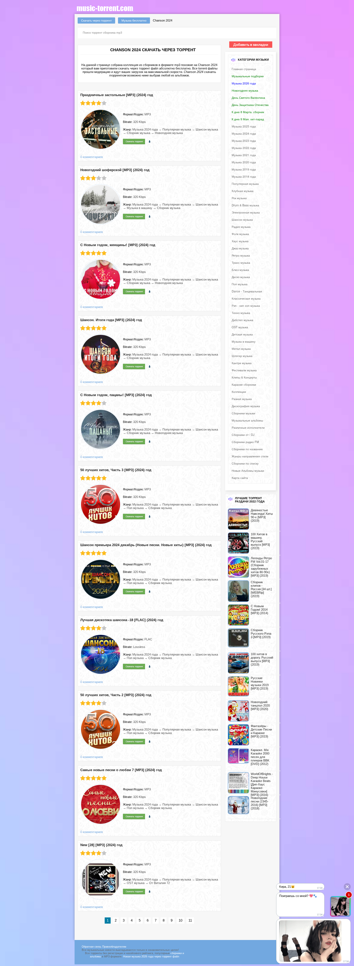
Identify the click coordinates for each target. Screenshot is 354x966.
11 (190, 920)
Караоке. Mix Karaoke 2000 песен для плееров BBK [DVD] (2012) (260, 757)
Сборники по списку (245, 463)
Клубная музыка (242, 191)
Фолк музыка (240, 234)
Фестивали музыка (244, 370)
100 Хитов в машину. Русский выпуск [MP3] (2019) (260, 541)
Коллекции (239, 392)
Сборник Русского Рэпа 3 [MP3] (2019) (261, 633)
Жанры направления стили (250, 456)
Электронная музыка (246, 212)
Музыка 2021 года (244, 155)
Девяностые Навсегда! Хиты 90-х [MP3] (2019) (262, 515)
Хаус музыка (240, 241)
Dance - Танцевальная (247, 291)
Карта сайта (240, 478)
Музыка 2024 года (244, 133)
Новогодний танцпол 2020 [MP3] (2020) (260, 705)
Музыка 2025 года (244, 126)
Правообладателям (114, 946)
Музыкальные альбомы (247, 420)
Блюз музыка (240, 270)
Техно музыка (241, 313)
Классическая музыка (246, 298)
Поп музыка (239, 284)
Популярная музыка (245, 184)
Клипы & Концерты (244, 377)
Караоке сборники (244, 384)
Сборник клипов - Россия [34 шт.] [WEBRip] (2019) (261, 589)
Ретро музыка (241, 255)
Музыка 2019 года (244, 169)
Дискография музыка (246, 406)
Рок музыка (239, 198)
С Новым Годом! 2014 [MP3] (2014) (259, 609)
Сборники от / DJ (243, 435)
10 (180, 920)
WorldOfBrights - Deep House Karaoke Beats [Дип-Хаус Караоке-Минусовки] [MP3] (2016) (262, 784)
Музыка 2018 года (244, 176)
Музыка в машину (243, 341)
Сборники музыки (243, 413)
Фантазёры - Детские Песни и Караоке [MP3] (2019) (261, 731)
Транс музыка (241, 262)
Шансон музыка (242, 219)
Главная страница (244, 69)
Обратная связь (92, 946)
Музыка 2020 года (244, 162)
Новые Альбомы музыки (248, 470)
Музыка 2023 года (244, 141)
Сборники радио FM (245, 442)
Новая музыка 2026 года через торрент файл (151, 956)
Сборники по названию (247, 449)
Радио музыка (241, 227)
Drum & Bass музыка (245, 205)
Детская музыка (242, 334)
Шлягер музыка (242, 356)
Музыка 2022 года (244, 148)
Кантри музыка (242, 363)
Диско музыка (241, 277)
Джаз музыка (240, 248)
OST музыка (240, 327)
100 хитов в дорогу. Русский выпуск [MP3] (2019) (262, 659)
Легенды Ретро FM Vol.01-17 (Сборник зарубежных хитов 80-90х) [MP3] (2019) (261, 566)
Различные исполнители (248, 427)
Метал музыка (241, 349)
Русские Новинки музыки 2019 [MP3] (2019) (260, 683)
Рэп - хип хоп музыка (246, 305)
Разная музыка (242, 399)
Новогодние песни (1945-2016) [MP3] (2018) (259, 803)
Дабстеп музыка (242, 320)
